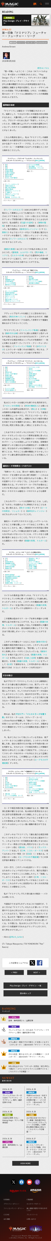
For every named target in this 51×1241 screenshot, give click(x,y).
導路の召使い (10, 186)
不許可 (31, 377)
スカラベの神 (10, 196)
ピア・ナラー (10, 298)
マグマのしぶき (34, 367)
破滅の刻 (32, 382)
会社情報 (7, 1219)
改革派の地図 (33, 779)
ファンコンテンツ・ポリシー (14, 1208)
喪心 (30, 372)
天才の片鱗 (32, 379)
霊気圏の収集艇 (34, 283)
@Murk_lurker (16, 936)
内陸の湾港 (9, 171)
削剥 (30, 276)
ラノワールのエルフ (12, 184)
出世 (10, 664)
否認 (30, 787)
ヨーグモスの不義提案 (36, 789)
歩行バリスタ (10, 296)
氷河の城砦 (9, 787)
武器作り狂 (9, 580)
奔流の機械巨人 (10, 390)
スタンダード (30, 42)
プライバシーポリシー (11, 1204)
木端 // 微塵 (32, 567)
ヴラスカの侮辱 (34, 165)
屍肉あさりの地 (10, 285)
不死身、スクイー (11, 581)
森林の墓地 (9, 174)
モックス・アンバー (35, 778)
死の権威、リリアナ (35, 166)
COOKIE (6, 1214)
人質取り (8, 192)
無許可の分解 (33, 280)
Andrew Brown (42, 42)
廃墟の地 (8, 568)
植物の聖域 (9, 170)
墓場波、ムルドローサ (12, 197)
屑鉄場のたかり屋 (11, 294)
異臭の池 (8, 176)
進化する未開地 (10, 382)
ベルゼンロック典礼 (35, 563)
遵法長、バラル (10, 794)
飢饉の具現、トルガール (35, 540)
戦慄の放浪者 (10, 293)
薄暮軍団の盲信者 (11, 578)
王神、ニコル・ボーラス (36, 792)
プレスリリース (32, 1214)
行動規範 (30, 1199)
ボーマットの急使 (11, 291)
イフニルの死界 (10, 283)
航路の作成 (32, 782)
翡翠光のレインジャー (12, 191)
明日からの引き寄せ (35, 385)
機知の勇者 (9, 189)
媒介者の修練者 (10, 187)
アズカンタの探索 (34, 370)
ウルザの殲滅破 (34, 791)
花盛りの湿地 (10, 173)
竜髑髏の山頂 (10, 280)
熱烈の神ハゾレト (11, 299)
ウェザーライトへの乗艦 (36, 781)
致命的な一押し (34, 558)
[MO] (37, 160)
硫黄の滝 (8, 375)
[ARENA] (42, 160)
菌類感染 (32, 560)
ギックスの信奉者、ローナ (14, 795)
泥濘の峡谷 (9, 281)
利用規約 (7, 1199)
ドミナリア (21, 42)
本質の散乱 (32, 374)
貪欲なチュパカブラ (12, 194)
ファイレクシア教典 (35, 281)
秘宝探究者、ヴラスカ (36, 168)
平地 (7, 782)
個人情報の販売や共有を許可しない (37, 1209)
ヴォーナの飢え (34, 562)
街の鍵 (31, 278)
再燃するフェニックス (12, 301)
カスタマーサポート (34, 1204)
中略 (30, 384)
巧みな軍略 (32, 784)
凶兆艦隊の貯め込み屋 (12, 576)
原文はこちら (43, 68)
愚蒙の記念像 (10, 380)
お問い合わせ (31, 1219)
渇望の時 (32, 375)
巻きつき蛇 (25, 507)
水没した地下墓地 (11, 178)
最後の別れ (32, 565)
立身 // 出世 (32, 568)
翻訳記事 (13, 42)
